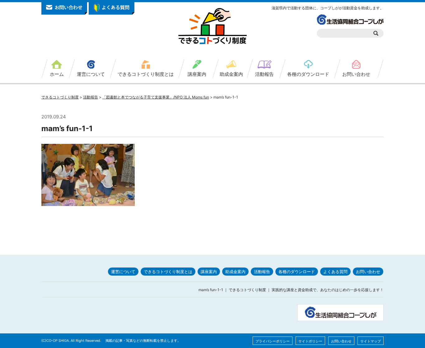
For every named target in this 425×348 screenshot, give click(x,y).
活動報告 (264, 74)
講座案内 (197, 74)
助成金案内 (231, 74)
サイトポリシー (310, 341)
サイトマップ (370, 341)
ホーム (57, 74)
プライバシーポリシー (272, 341)
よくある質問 (335, 271)
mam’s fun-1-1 (67, 128)
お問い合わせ (356, 74)
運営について (91, 74)
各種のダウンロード (308, 74)
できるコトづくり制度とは (146, 74)
